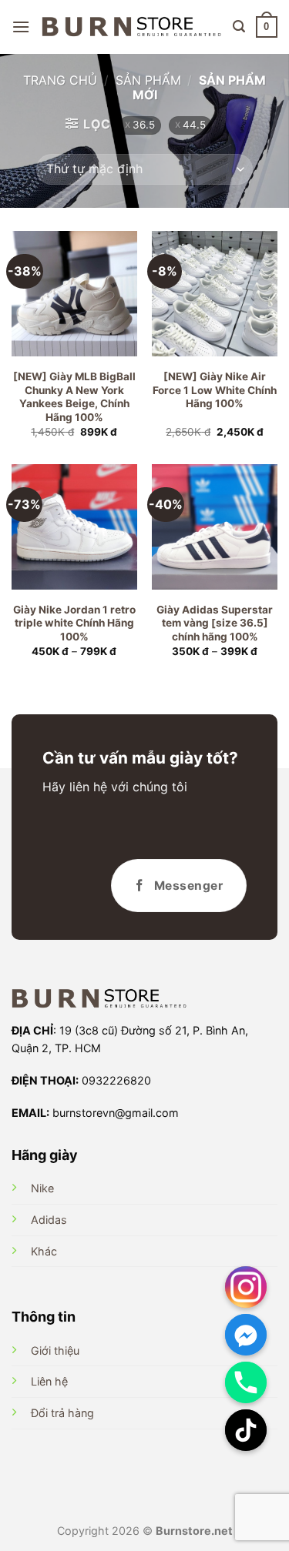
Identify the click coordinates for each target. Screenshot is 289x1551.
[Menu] (21, 26)
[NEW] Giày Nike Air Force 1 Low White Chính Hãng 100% (215, 389)
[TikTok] (246, 1430)
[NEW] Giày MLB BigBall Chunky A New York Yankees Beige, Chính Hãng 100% (74, 396)
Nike (42, 1188)
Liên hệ (49, 1381)
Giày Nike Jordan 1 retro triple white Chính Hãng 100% (74, 623)
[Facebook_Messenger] (246, 1334)
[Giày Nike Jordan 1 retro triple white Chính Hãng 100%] (74, 527)
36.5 (144, 125)
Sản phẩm (148, 80)
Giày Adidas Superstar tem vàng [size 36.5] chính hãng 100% (214, 623)
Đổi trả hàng (62, 1412)
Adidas (49, 1219)
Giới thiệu (55, 1350)
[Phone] (246, 1382)
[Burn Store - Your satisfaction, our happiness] (131, 27)
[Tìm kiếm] (239, 27)
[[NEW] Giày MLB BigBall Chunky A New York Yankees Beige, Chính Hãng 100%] (74, 293)
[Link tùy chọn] (246, 1287)
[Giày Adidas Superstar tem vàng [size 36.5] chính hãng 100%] (214, 527)
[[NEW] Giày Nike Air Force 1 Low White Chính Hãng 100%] (214, 293)
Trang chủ (60, 80)
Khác (44, 1251)
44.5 (194, 125)
